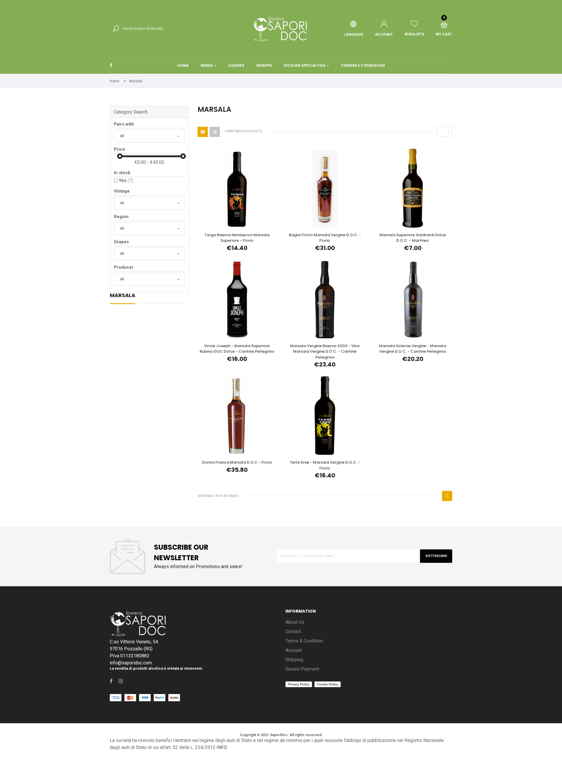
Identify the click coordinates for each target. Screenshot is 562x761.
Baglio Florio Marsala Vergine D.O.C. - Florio (325, 238)
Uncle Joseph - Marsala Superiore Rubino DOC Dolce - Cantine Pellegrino (237, 348)
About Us (294, 622)
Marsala (122, 296)
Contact (293, 631)
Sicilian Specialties (304, 65)
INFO (222, 747)
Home (183, 65)
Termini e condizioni (363, 65)
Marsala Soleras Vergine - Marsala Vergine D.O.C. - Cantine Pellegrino (412, 348)
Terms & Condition (304, 641)
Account (293, 650)
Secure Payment (302, 669)
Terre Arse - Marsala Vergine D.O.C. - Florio (325, 465)
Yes (126, 180)
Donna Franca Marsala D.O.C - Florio (237, 462)
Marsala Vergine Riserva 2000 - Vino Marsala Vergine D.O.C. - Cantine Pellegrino (325, 351)
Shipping (294, 659)
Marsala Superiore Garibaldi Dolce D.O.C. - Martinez (412, 238)
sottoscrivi (436, 556)
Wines (207, 65)
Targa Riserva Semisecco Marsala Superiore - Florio (237, 238)
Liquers (236, 65)
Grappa (264, 65)
